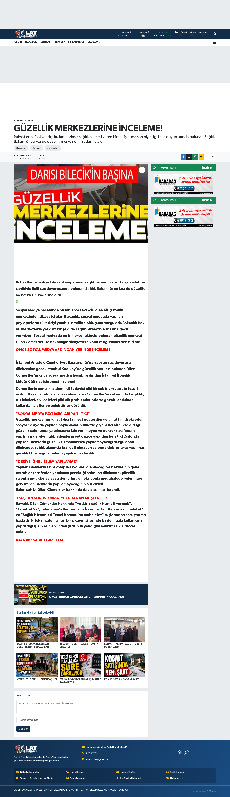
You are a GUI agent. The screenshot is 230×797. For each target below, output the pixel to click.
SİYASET (60, 42)
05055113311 (93, 753)
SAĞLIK (112, 790)
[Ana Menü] (214, 42)
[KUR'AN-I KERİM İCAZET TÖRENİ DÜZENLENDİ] (124, 629)
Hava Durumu (77, 772)
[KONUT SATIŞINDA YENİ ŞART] (124, 665)
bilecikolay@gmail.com (97, 759)
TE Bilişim (211, 791)
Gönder (23, 729)
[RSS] (186, 752)
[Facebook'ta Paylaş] (183, 157)
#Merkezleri (52, 148)
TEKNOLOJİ (122, 790)
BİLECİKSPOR (76, 42)
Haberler (19, 121)
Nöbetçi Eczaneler (29, 772)
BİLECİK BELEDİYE (98, 790)
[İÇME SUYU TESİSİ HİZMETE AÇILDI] (37, 665)
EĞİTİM (84, 790)
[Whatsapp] (180, 752)
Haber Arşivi (176, 778)
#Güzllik (36, 148)
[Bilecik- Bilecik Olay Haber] (25, 33)
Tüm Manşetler (77, 778)
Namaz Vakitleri (128, 772)
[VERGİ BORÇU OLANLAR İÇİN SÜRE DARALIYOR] (80, 665)
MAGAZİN (94, 42)
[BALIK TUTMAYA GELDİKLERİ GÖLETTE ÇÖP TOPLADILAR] (37, 629)
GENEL (18, 42)
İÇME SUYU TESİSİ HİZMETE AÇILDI (36, 679)
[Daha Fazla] (201, 157)
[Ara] (215, 34)
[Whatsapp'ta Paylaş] (195, 157)
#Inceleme (20, 148)
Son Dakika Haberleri (130, 778)
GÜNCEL (46, 42)
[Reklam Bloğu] (183, 184)
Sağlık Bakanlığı (99, 289)
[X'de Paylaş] (189, 157)
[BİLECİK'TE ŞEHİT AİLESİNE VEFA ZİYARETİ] (80, 629)
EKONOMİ (31, 42)
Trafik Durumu (177, 772)
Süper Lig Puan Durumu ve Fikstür (36, 778)
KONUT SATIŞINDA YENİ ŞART (121, 679)
